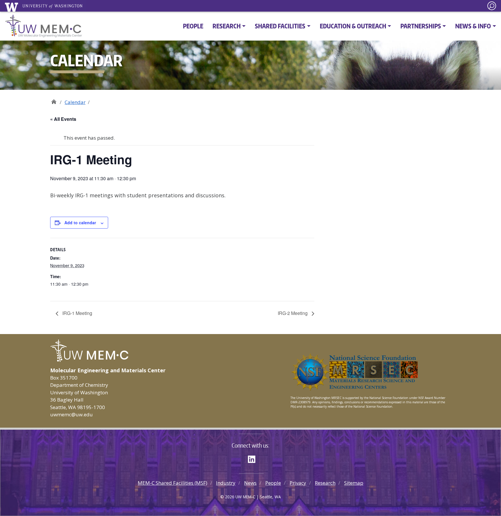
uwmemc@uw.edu (71, 414)
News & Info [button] (473, 26)
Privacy (298, 482)
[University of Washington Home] (45, 7)
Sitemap (353, 482)
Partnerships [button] (420, 26)
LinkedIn (254, 458)
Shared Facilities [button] (280, 26)
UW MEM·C (53, 100)
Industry (225, 482)
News (250, 482)
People (193, 26)
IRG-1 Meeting (76, 313)
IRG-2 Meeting (293, 313)
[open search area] (491, 5)
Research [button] (227, 26)
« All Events (63, 119)
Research (325, 482)
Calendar (75, 102)
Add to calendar (80, 222)
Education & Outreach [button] (353, 26)
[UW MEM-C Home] (43, 26)
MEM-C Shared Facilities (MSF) (172, 482)
